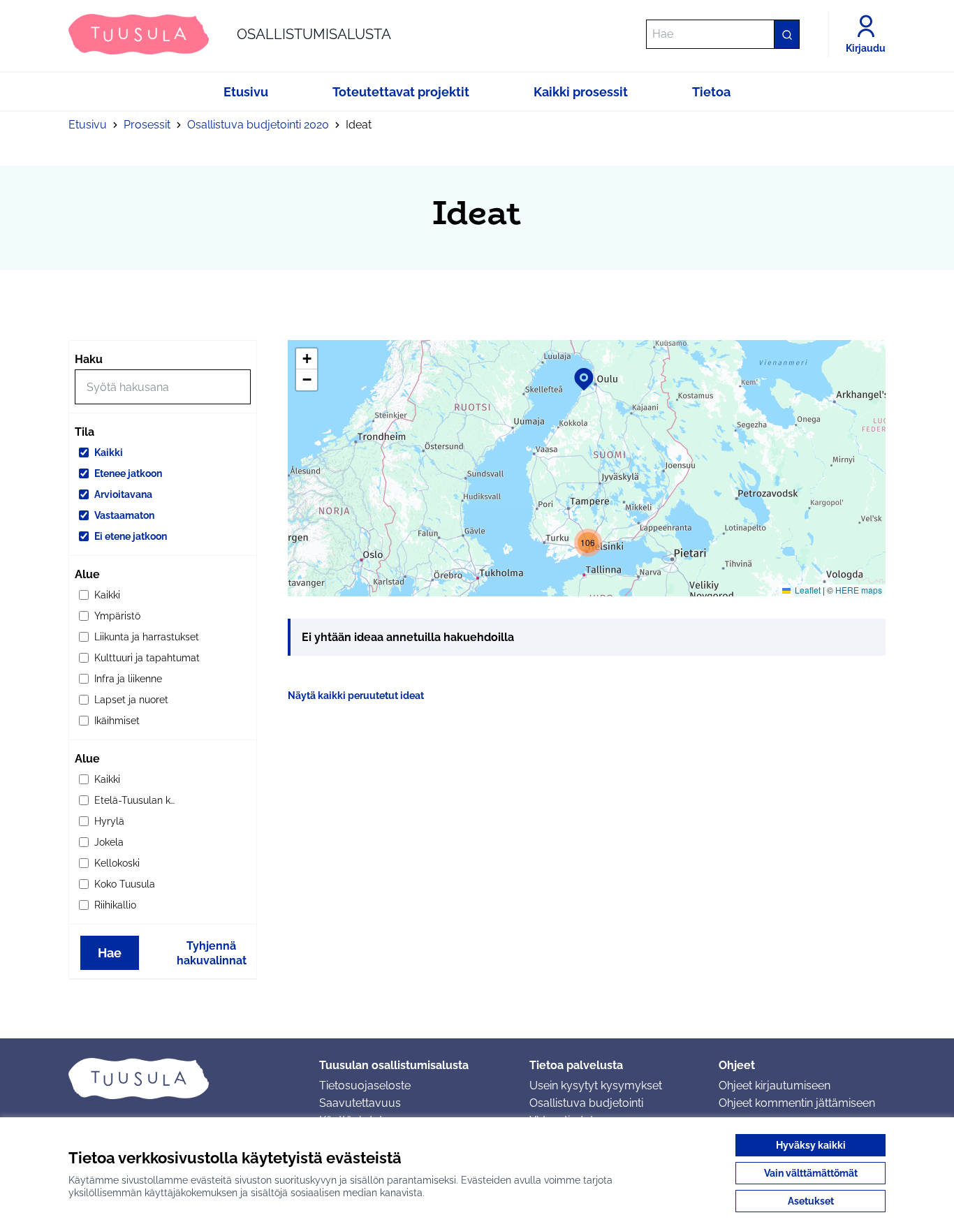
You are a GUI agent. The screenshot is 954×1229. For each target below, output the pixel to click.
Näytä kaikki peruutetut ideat (356, 695)
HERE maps (858, 590)
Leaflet (807, 590)
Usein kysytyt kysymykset (595, 1085)
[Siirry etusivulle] (182, 1078)
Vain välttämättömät (811, 1173)
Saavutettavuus (360, 1103)
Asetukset (811, 1201)
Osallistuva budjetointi (586, 1103)
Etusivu (87, 124)
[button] (575, 370)
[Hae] (786, 34)
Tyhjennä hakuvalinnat (211, 953)
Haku (89, 359)
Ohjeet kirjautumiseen (774, 1085)
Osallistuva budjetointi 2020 (258, 124)
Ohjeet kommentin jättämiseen (797, 1103)
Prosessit (147, 124)
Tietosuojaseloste (365, 1085)
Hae (110, 952)
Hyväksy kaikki (811, 1145)
